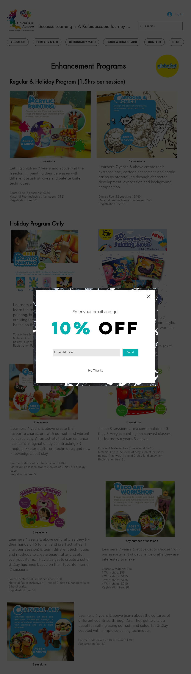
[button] (95, 370)
